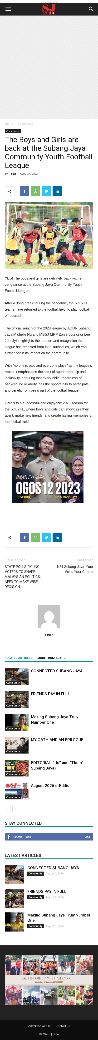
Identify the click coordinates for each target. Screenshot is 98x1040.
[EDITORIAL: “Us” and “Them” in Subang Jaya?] (17, 768)
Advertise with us (39, 1026)
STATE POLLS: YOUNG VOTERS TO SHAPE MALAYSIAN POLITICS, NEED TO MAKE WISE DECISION (23, 577)
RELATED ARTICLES (18, 658)
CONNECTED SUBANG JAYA (57, 670)
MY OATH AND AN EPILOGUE (57, 739)
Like (87, 836)
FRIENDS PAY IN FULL (50, 693)
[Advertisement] (49, 67)
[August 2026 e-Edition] (17, 791)
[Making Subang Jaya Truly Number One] (17, 722)
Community (25, 124)
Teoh (12, 173)
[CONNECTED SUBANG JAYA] (17, 676)
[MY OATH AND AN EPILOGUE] (17, 745)
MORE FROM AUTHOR (52, 658)
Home (9, 124)
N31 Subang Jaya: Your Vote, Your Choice (75, 569)
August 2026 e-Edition (51, 785)
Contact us (63, 1026)
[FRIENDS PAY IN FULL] (17, 699)
